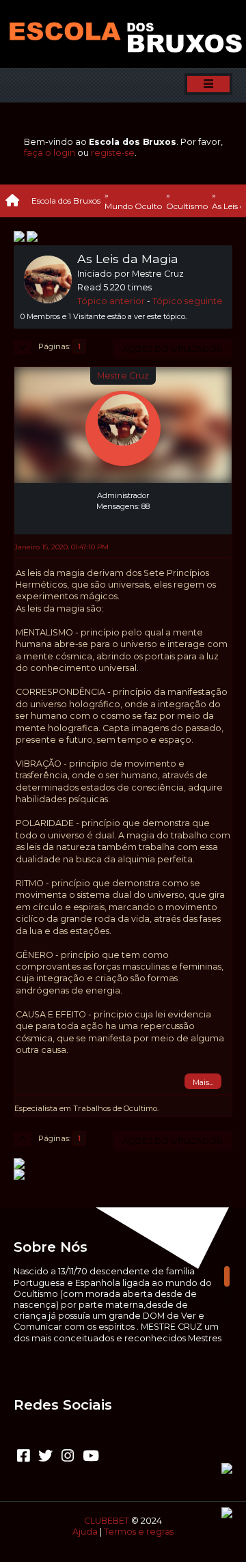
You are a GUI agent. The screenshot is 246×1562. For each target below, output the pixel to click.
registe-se (113, 153)
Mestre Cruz (123, 375)
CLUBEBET (106, 1521)
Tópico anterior (111, 301)
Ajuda (85, 1531)
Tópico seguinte (187, 301)
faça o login (49, 153)
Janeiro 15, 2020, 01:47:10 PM (61, 547)
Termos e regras (139, 1531)
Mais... (203, 1082)
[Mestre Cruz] (123, 518)
